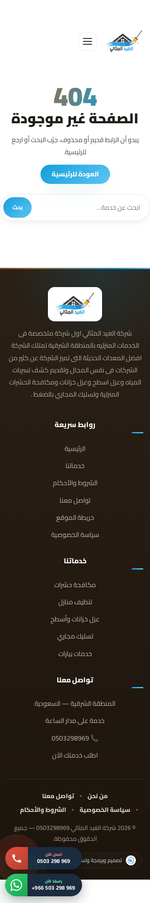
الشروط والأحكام (75, 483)
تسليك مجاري (75, 636)
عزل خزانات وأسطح (75, 619)
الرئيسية (75, 449)
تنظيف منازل (75, 602)
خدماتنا (75, 466)
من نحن (98, 795)
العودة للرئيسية (75, 174)
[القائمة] (87, 41)
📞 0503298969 (75, 738)
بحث (17, 207)
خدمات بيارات (75, 654)
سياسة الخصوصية (75, 535)
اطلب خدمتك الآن (75, 755)
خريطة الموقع (75, 517)
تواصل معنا (75, 500)
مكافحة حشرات (75, 585)
